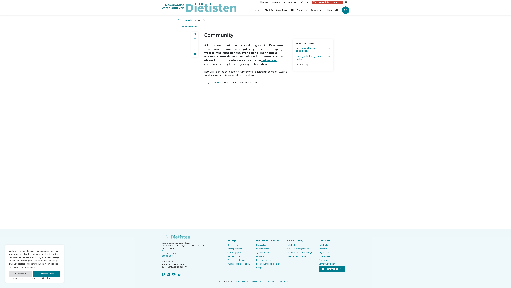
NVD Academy (299, 10)
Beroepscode (233, 256)
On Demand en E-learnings (299, 252)
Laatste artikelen (264, 249)
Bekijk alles (232, 245)
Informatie (187, 20)
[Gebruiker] (346, 2)
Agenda (276, 2)
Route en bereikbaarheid (172, 251)
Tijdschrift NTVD (263, 252)
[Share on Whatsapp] (194, 34)
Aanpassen (20, 274)
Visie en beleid (325, 256)
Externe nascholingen (297, 256)
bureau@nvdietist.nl (170, 253)
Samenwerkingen (327, 264)
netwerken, (269, 60)
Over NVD (332, 10)
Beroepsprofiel (234, 249)
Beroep (257, 10)
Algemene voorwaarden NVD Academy (275, 281)
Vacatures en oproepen (238, 264)
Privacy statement (238, 281)
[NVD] (199, 7)
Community (302, 64)
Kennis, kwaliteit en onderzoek (306, 49)
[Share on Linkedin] (194, 54)
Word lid (337, 2)
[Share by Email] (194, 39)
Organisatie (324, 252)
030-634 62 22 (167, 256)
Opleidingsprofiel (235, 252)
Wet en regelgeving (236, 260)
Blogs (259, 268)
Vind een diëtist (321, 2)
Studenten (317, 10)
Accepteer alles (46, 274)
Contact (305, 2)
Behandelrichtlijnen (265, 260)
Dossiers (260, 256)
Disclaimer (252, 281)
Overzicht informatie (188, 27)
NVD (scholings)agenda (298, 249)
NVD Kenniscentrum (276, 10)
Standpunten (325, 260)
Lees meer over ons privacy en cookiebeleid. (30, 278)
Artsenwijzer (290, 2)
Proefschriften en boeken (268, 264)
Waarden (323, 249)
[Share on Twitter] (194, 49)
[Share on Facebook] (194, 44)
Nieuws (264, 2)
